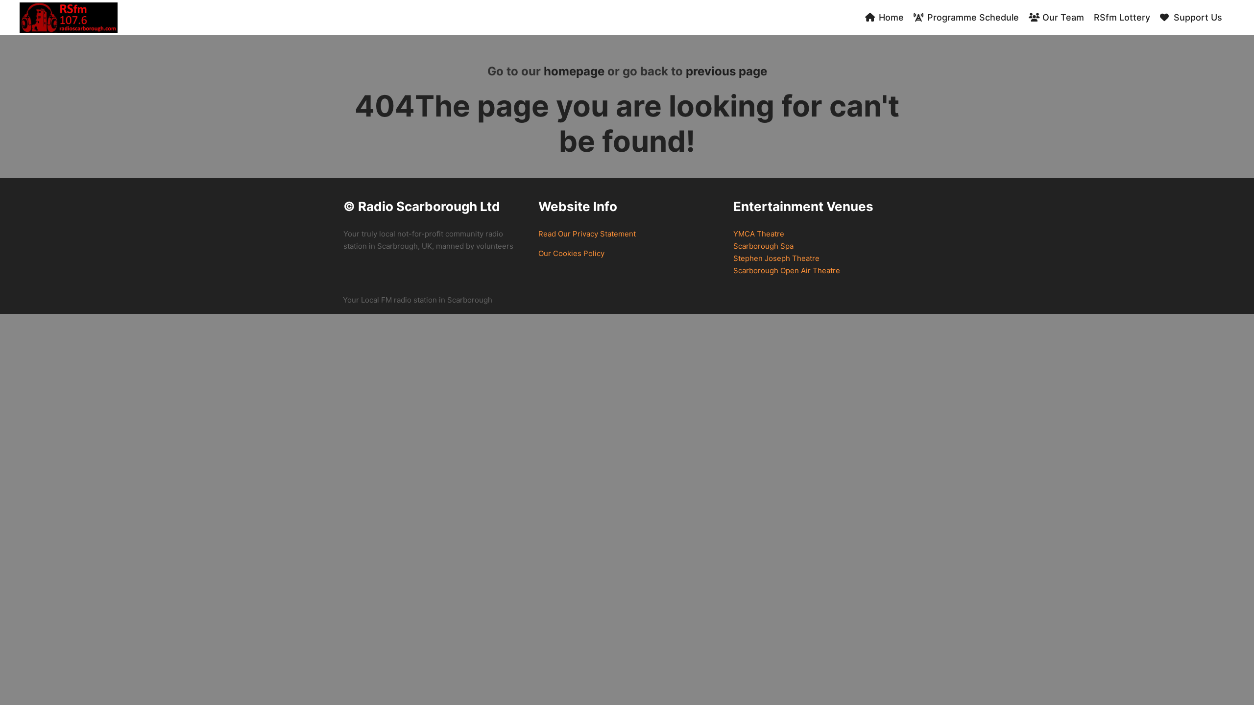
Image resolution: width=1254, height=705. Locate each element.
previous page (726, 71)
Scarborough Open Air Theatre (786, 270)
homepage (574, 71)
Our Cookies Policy (571, 253)
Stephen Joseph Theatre (776, 258)
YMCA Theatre (758, 233)
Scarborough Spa (763, 246)
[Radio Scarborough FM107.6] (69, 17)
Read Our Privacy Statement (587, 233)
